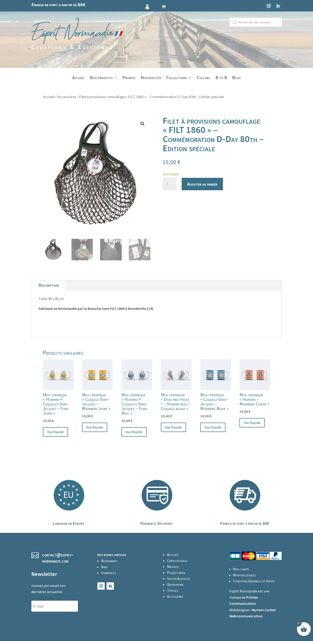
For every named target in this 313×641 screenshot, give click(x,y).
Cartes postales (177, 560)
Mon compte (241, 569)
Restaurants (109, 560)
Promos (129, 78)
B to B (221, 78)
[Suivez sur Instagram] (268, 6)
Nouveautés (151, 78)
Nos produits (101, 78)
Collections (176, 78)
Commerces (108, 572)
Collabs (203, 78)
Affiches (172, 554)
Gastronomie (175, 584)
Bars (104, 566)
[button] (142, 124)
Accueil (78, 78)
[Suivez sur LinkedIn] (278, 6)
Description (48, 285)
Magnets (172, 566)
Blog (236, 78)
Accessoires (66, 96)
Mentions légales (244, 575)
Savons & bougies (178, 578)
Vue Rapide (55, 431)
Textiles (172, 590)
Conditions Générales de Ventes (254, 581)
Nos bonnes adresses (111, 554)
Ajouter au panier (202, 184)
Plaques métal (176, 572)
